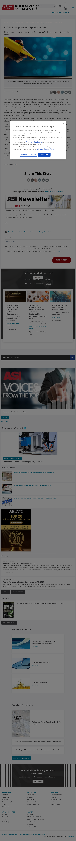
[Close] (63, 123)
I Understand (44, 154)
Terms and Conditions (34, 142)
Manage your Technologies (28, 154)
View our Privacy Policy (45, 149)
